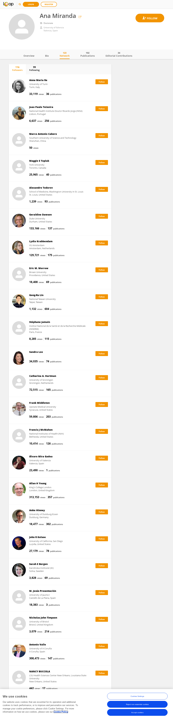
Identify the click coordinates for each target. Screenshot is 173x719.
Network (65, 54)
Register (49, 4)
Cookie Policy (61, 712)
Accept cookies (137, 712)
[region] (86, 704)
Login (31, 4)
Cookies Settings (137, 696)
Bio (47, 55)
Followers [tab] (17, 68)
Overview (28, 55)
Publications (87, 54)
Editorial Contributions (119, 54)
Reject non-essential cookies (137, 704)
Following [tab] (34, 68)
